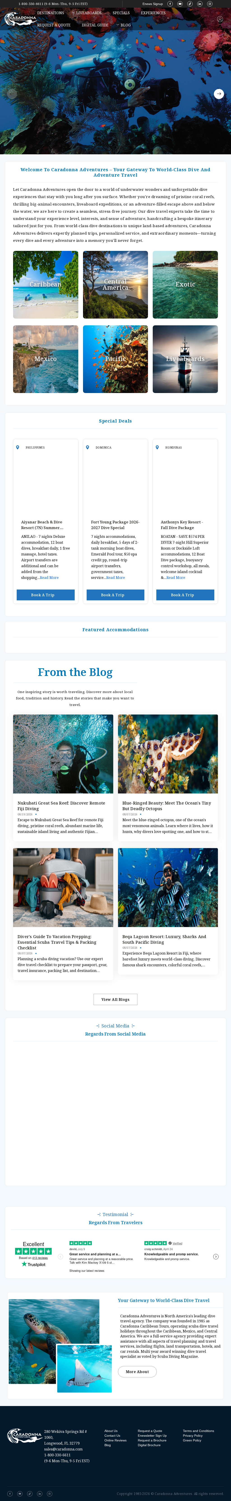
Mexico (46, 359)
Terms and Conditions (198, 1431)
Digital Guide (95, 25)
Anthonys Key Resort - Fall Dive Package (182, 524)
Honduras (173, 447)
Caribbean (46, 284)
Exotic (185, 284)
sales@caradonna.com (63, 1449)
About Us (111, 1431)
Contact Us (112, 1435)
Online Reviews (115, 1440)
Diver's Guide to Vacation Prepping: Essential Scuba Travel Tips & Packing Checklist (57, 942)
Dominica (103, 447)
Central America (115, 284)
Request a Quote (54, 25)
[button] (12, 94)
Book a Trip (42, 594)
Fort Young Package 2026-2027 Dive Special (115, 524)
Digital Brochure (149, 1445)
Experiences (153, 12)
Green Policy (192, 1440)
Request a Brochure (152, 1440)
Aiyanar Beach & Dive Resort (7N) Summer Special (41, 527)
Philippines (35, 447)
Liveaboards (89, 12)
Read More (49, 577)
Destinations (50, 12)
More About (137, 1371)
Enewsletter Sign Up (152, 1435)
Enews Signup (153, 4)
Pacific (115, 359)
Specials (121, 12)
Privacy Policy (193, 1435)
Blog (126, 25)
